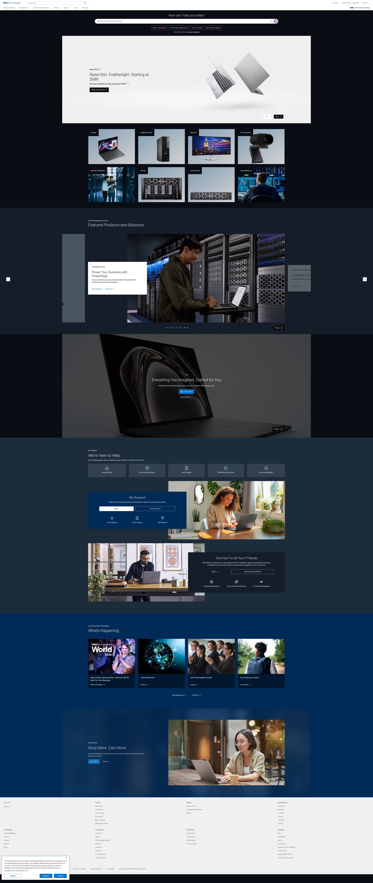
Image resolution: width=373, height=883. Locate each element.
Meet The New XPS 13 (99, 90)
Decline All (46, 876)
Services (6, 844)
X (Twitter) (281, 813)
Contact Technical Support (194, 809)
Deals (5, 847)
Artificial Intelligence (98, 171)
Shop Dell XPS (185, 397)
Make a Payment (100, 820)
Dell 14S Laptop (297, 288)
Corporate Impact (100, 854)
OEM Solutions (190, 840)
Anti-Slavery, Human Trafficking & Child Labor (132, 869)
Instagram (281, 820)
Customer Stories (100, 858)
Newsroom (98, 847)
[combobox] (57, 2)
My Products (99, 816)
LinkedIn (280, 816)
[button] (337, 3)
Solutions (7, 840)
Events (280, 840)
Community (281, 806)
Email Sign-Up (282, 844)
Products (6, 837)
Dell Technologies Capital (102, 840)
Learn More (107, 287)
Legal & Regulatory (96, 869)
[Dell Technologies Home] (11, 3)
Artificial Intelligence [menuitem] (9, 8)
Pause (277, 116)
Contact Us (281, 809)
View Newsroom (148, 677)
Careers (97, 837)
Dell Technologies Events (201, 677)
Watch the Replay (97, 685)
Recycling (98, 851)
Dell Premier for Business (362, 8)
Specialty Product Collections (286, 847)
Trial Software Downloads (285, 858)
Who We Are (98, 833)
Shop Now (95, 287)
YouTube (280, 823)
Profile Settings (99, 813)
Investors (98, 844)
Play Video (188, 391)
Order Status (99, 809)
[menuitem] (24, 8)
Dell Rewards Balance (101, 823)
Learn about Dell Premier (252, 572)
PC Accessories (245, 132)
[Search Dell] (85, 2)
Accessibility (110, 869)
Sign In (116, 509)
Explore (143, 685)
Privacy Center (282, 851)
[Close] (66, 858)
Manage (13, 876)
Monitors (193, 132)
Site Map (6, 807)
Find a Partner (190, 833)
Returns (188, 813)
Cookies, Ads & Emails (79, 869)
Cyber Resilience (245, 171)
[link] (347, 3)
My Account (98, 806)
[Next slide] (271, 117)
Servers (143, 171)
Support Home (190, 806)
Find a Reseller (190, 837)
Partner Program (191, 844)
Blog (279, 833)
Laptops (93, 132)
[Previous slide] (263, 117)
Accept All (60, 876)
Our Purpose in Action (249, 677)
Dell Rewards (282, 837)
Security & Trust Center (285, 854)
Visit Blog (195, 695)
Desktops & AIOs (146, 132)
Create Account (155, 509)
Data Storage (195, 171)
